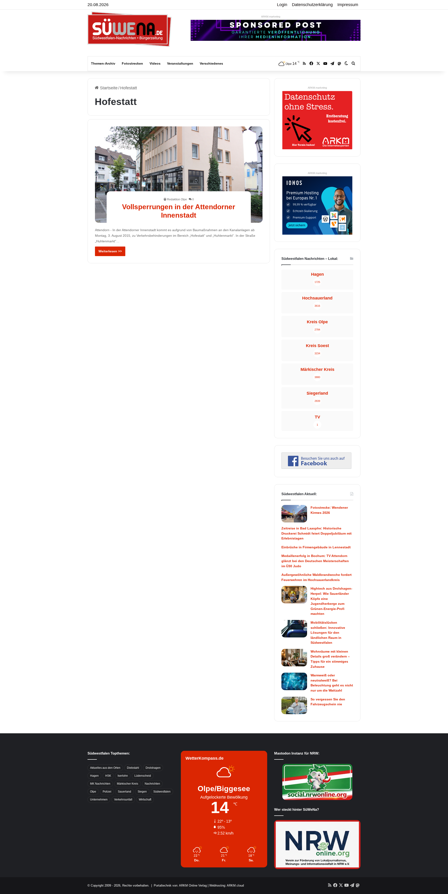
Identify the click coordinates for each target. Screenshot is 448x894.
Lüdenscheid (142, 775)
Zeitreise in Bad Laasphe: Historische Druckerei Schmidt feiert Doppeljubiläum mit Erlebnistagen (316, 533)
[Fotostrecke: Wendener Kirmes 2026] (294, 513)
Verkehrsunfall (123, 799)
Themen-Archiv (103, 63)
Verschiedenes (211, 63)
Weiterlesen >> (110, 251)
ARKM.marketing (270, 16)
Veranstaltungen (180, 63)
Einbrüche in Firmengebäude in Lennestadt (316, 547)
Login (282, 4)
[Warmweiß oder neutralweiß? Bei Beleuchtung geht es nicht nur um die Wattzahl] (294, 681)
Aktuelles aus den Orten (105, 767)
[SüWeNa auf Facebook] (316, 467)
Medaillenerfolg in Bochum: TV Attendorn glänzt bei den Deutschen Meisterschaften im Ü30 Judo (315, 561)
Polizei (107, 791)
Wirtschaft (145, 799)
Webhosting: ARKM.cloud (226, 885)
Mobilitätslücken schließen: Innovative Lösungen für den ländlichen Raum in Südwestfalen (328, 632)
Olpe (93, 791)
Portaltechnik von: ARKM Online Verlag (180, 885)
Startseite (108, 88)
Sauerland (124, 791)
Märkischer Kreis (127, 783)
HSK (108, 775)
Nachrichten (152, 783)
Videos (155, 63)
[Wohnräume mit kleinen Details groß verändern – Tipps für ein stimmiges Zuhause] (294, 657)
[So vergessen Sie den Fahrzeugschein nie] (294, 705)
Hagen (94, 775)
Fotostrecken (132, 63)
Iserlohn (123, 775)
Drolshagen (153, 767)
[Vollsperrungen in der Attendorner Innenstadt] (179, 174)
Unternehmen (99, 799)
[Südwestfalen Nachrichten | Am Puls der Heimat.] (130, 29)
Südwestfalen (162, 791)
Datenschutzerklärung (312, 4)
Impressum (347, 4)
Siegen (142, 791)
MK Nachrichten (100, 783)
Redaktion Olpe (177, 199)
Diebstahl (133, 767)
